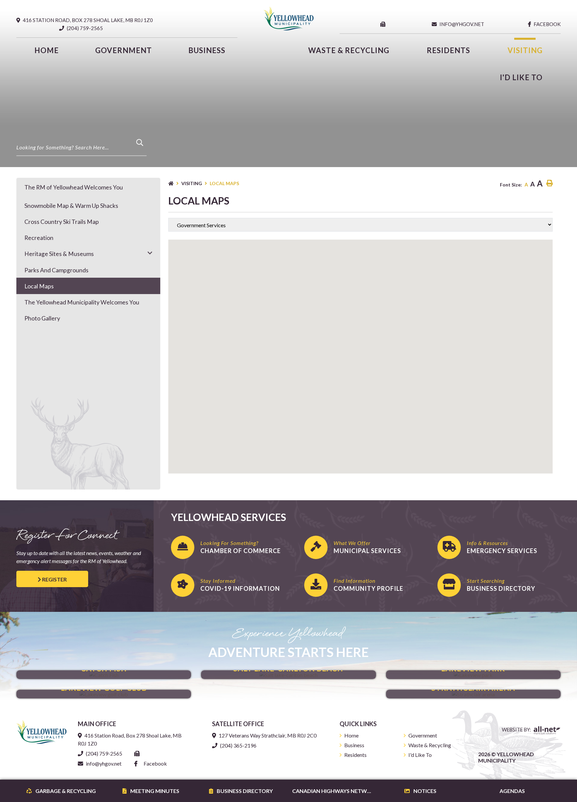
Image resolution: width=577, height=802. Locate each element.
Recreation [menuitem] (38, 237)
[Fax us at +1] (384, 24)
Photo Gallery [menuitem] (42, 318)
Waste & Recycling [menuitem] (348, 50)
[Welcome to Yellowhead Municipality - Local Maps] (288, 18)
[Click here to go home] (174, 183)
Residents (355, 755)
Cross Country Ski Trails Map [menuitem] (61, 221)
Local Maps (224, 183)
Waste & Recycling (429, 745)
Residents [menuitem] (448, 50)
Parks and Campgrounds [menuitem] (56, 270)
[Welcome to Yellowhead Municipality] (41, 731)
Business (354, 745)
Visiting (191, 183)
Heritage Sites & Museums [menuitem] (59, 253)
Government (422, 735)
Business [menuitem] (206, 50)
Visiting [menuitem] (525, 50)
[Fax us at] (138, 753)
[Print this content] (549, 183)
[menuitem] (46, 50)
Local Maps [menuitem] (39, 286)
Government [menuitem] (123, 50)
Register (54, 579)
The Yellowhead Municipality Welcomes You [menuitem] (81, 302)
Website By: (517, 730)
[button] (150, 253)
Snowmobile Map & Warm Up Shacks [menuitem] (71, 205)
